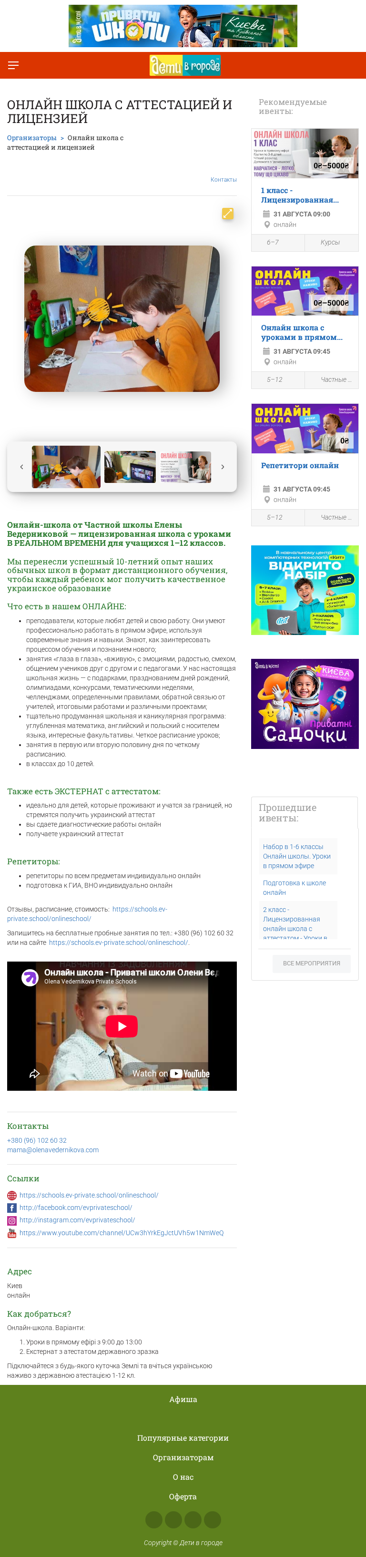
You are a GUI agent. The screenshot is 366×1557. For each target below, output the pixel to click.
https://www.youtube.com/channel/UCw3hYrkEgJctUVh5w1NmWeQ (122, 1233)
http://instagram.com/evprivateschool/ (77, 1220)
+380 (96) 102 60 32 (37, 1140)
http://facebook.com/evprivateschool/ (76, 1207)
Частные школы (337, 379)
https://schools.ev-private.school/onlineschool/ (118, 942)
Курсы (330, 242)
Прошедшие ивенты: (287, 812)
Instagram (173, 1519)
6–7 (273, 242)
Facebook (154, 1519)
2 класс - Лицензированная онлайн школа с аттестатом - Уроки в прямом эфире (295, 929)
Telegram (193, 1519)
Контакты (224, 179)
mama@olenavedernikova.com (53, 1150)
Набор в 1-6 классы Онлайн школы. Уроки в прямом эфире (297, 856)
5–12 (275, 379)
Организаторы (32, 137)
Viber (212, 1519)
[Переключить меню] (13, 65)
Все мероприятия (311, 963)
